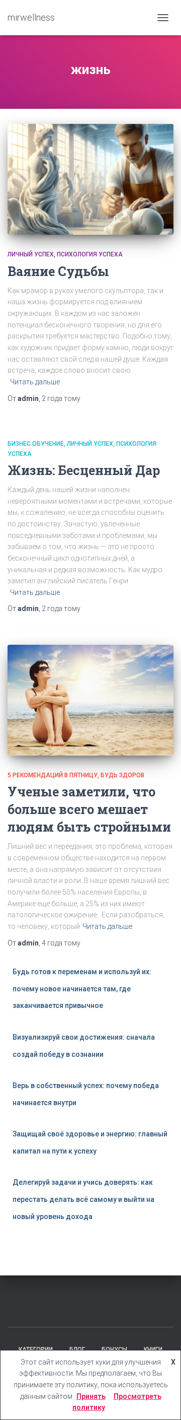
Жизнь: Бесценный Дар (84, 470)
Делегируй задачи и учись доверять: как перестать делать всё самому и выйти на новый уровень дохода (83, 1199)
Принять (91, 1396)
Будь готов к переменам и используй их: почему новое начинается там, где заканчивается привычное (82, 988)
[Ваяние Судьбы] (90, 179)
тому (61, 398)
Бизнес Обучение (36, 443)
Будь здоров (122, 775)
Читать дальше (35, 382)
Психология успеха (90, 254)
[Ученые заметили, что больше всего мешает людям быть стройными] (90, 700)
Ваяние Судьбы (58, 271)
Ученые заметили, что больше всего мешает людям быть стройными (89, 809)
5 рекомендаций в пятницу (53, 775)
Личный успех (31, 254)
